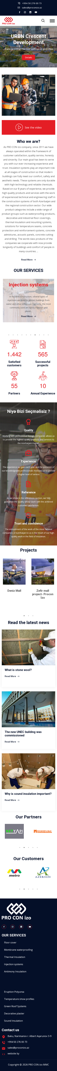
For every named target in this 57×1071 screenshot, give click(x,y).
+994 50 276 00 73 (32, 3)
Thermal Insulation (14, 957)
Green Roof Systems (15, 1006)
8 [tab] (39, 334)
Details (28, 57)
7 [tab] (35, 334)
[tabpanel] (28, 302)
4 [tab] (21, 334)
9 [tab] (43, 334)
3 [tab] (17, 334)
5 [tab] (26, 334)
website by (14, 1053)
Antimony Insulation (15, 971)
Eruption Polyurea (14, 991)
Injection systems (13, 964)
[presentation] (5, 67)
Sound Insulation (13, 1020)
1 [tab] (8, 334)
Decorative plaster (14, 1013)
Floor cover (10, 942)
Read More (27, 259)
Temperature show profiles (19, 999)
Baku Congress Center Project (14, 592)
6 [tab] (30, 334)
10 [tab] (48, 334)
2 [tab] (13, 334)
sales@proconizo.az (32, 7)
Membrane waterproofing (18, 949)
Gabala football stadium (43, 592)
